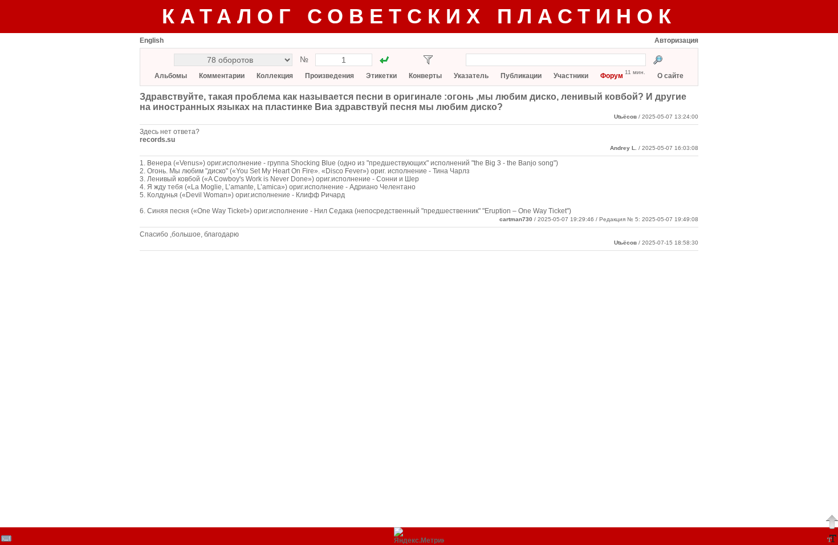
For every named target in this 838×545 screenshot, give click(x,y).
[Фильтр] (428, 60)
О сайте (670, 76)
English (152, 40)
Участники (571, 76)
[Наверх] (831, 521)
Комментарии (222, 76)
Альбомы (170, 76)
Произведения (329, 76)
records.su (157, 140)
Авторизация (676, 40)
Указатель (471, 76)
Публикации (521, 76)
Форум (611, 76)
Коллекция (275, 76)
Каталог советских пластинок (419, 16)
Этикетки (381, 76)
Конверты (425, 76)
